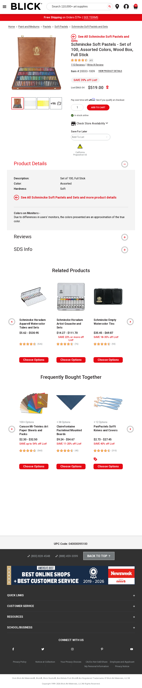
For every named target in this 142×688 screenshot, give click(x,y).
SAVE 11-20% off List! (69, 443)
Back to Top (97, 556)
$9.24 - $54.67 (65, 439)
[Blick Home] (26, 7)
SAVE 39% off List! (85, 80)
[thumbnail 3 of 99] (43, 103)
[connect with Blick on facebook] (13, 651)
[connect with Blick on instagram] (72, 651)
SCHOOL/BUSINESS (19, 627)
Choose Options (33, 359)
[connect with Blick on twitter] (42, 651)
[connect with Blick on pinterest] (102, 651)
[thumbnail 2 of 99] (30, 103)
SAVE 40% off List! (104, 443)
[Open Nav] (4, 6)
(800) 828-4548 (40, 556)
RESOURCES (15, 616)
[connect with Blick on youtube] (131, 651)
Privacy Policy (19, 662)
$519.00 (96, 87)
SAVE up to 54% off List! (33, 443)
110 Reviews (78, 64)
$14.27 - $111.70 (67, 332)
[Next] (130, 321)
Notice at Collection (45, 662)
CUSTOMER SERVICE (20, 606)
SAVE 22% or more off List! (71, 339)
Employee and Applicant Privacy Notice (122, 664)
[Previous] (11, 321)
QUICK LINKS (15, 595)
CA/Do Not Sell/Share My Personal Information (97, 664)
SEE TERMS (91, 17)
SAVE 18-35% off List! (106, 337)
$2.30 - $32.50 (28, 439)
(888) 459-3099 (68, 556)
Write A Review (95, 64)
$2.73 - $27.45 (103, 439)
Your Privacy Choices (71, 662)
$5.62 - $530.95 (29, 332)
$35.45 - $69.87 (103, 332)
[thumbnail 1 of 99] (17, 103)
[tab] (71, 163)
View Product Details (110, 71)
